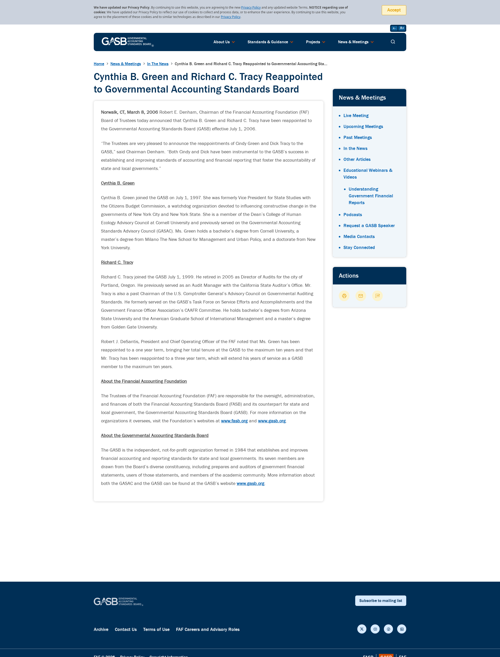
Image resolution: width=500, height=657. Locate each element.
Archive (101, 629)
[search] (393, 42)
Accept (394, 10)
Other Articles (357, 159)
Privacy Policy (251, 7)
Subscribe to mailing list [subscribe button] (380, 600)
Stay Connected (359, 248)
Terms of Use (156, 629)
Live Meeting (355, 116)
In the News (355, 148)
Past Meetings (357, 138)
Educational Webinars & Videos (367, 173)
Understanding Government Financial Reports (371, 196)
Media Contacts (359, 237)
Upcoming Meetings (363, 127)
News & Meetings (125, 63)
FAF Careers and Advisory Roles (208, 629)
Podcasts (352, 215)
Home (99, 63)
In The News (157, 63)
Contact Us (126, 629)
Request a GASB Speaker (369, 226)
